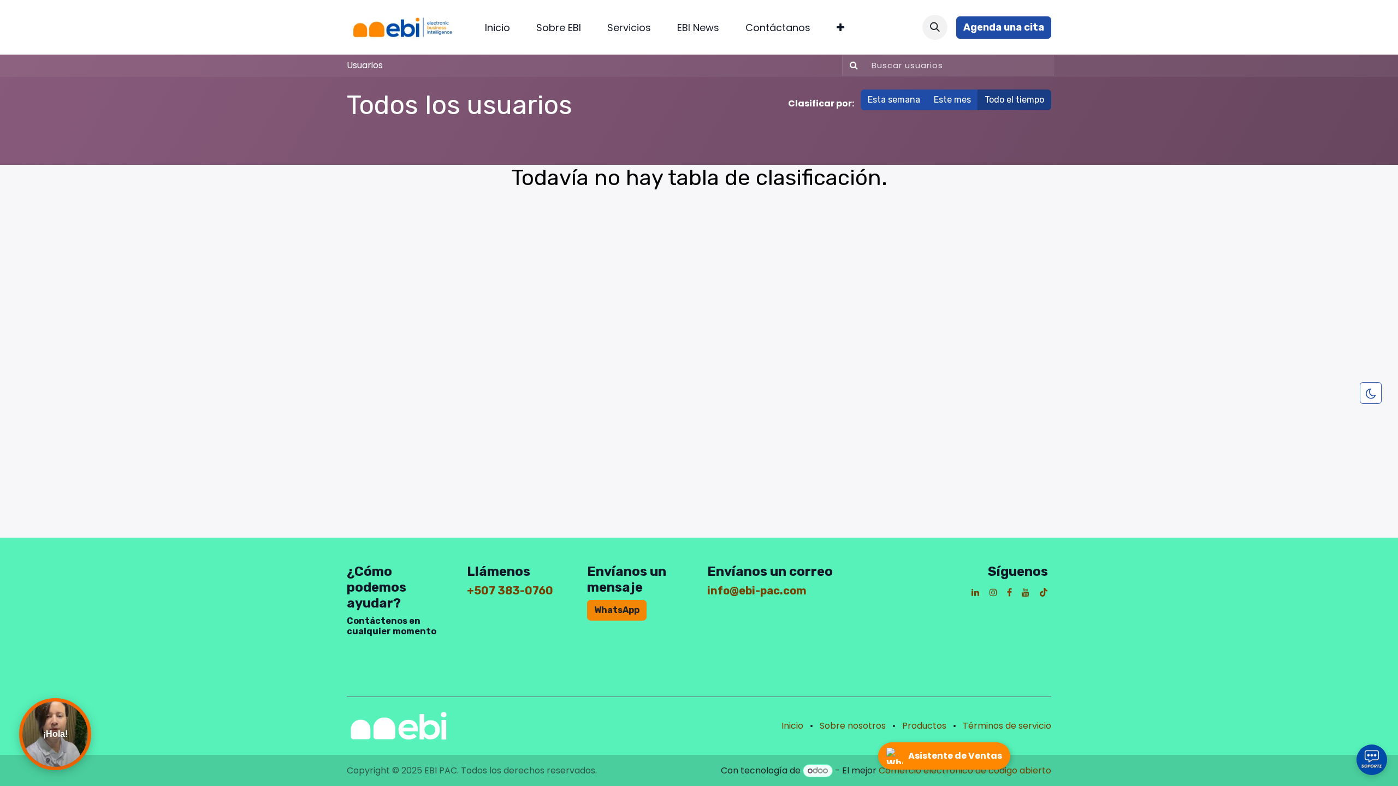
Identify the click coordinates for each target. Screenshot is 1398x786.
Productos (924, 725)
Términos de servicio (1007, 725)
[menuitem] (497, 27)
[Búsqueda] (852, 65)
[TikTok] (1044, 592)
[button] (934, 27)
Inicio (792, 725)
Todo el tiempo (1014, 99)
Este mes (952, 99)
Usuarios (365, 65)
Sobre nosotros (853, 725)
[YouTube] (1026, 592)
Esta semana (894, 99)
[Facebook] (1009, 592)
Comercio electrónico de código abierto (965, 770)
